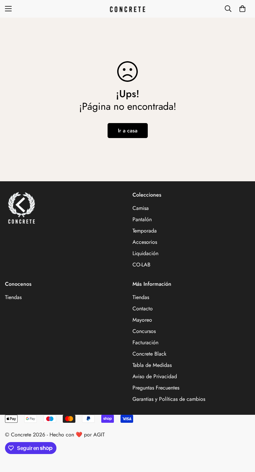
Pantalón (142, 219)
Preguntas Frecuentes (155, 388)
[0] (242, 8)
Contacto (142, 308)
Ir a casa (127, 130)
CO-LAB (141, 264)
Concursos (144, 331)
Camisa (140, 208)
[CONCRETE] (127, 9)
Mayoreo (142, 320)
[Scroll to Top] (242, 435)
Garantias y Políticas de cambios (168, 399)
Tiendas (13, 297)
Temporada (144, 231)
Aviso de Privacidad (154, 376)
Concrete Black (149, 354)
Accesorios (144, 242)
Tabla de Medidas (152, 365)
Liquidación (145, 253)
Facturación (145, 342)
